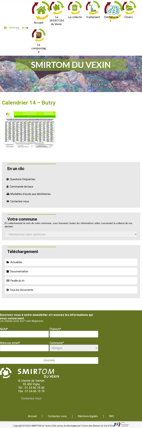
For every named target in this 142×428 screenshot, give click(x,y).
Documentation (19, 271)
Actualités (16, 262)
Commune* (57, 343)
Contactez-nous (19, 201)
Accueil (38, 22)
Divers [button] (128, 17)
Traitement (93, 17)
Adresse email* (10, 343)
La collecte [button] (75, 17)
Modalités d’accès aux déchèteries (31, 194)
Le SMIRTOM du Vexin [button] (57, 20)
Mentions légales (88, 416)
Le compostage (38, 48)
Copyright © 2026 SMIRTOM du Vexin (32, 425)
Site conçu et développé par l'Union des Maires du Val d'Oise (83, 425)
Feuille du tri (17, 280)
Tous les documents (21, 289)
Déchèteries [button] (111, 18)
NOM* (4, 329)
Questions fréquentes (22, 179)
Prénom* (55, 329)
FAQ (111, 416)
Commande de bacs (21, 186)
